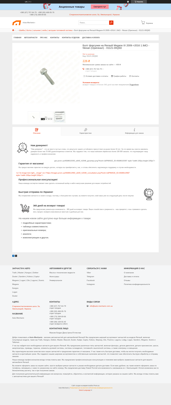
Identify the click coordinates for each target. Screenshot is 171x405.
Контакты (54, 38)
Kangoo (15, 288)
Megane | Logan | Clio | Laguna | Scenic (28, 280)
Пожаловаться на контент (79, 388)
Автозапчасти (30, 38)
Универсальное (55, 280)
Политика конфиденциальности (137, 284)
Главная (17, 38)
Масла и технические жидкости (62, 273)
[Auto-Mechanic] (16, 23)
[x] (16, 256)
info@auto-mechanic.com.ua (101, 306)
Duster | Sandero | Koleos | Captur (26, 276)
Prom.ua (96, 385)
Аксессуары (54, 276)
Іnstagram (91, 284)
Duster (15, 296)
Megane (15, 284)
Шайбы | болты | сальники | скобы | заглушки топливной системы (45, 30)
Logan (14, 292)
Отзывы (127, 280)
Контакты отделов (70, 38)
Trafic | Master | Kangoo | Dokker (25, 273)
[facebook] (13, 256)
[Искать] (111, 23)
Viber (89, 273)
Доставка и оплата (91, 38)
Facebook (91, 280)
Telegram (90, 276)
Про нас (43, 38)
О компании (129, 273)
